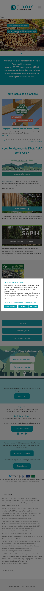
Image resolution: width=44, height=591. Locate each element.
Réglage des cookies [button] (10, 306)
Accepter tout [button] (23, 306)
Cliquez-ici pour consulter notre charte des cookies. (20, 303)
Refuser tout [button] (33, 306)
